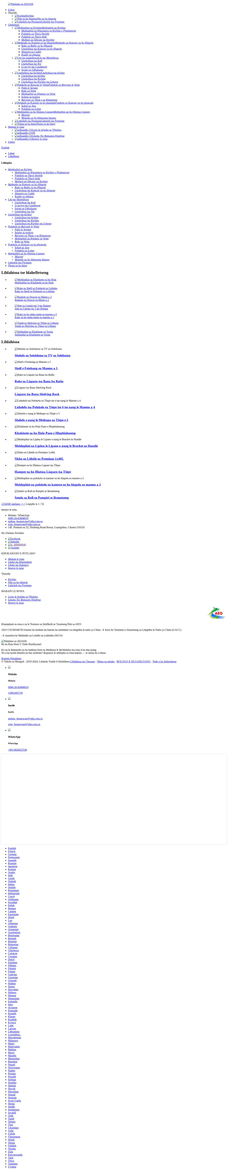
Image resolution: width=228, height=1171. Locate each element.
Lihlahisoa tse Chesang (82, 661)
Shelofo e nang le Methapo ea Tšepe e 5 (41, 420)
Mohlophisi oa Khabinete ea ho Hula (34, 282)
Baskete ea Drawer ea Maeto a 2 (32, 300)
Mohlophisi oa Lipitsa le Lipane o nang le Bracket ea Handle (56, 446)
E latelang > (15, 504)
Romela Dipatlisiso (11, 658)
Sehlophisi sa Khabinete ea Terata (32, 334)
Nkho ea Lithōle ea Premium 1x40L (39, 458)
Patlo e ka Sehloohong (164, 661)
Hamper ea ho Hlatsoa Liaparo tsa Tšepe (43, 472)
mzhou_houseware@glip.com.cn (25, 521)
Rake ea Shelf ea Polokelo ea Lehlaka (35, 291)
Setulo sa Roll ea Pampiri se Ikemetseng (42, 497)
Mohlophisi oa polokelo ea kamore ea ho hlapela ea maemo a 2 (58, 484)
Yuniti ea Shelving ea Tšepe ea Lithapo (35, 326)
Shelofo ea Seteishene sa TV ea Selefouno (42, 355)
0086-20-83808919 (18, 518)
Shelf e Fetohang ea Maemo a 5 (36, 368)
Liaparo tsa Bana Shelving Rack (37, 394)
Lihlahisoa (13, 156)
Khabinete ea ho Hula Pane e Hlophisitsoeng (45, 433)
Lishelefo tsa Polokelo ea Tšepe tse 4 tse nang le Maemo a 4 (55, 407)
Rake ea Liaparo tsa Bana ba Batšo (39, 381)
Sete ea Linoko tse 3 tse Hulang (31, 308)
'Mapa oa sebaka (106, 661)
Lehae (11, 153)
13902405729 (15, 692)
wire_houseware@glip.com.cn (24, 524)
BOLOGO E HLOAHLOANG (134, 661)
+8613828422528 (17, 749)
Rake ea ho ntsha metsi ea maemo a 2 (34, 317)
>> (23, 504)
